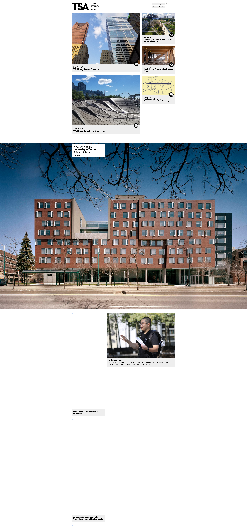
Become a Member (158, 7)
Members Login (157, 3)
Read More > (77, 155)
